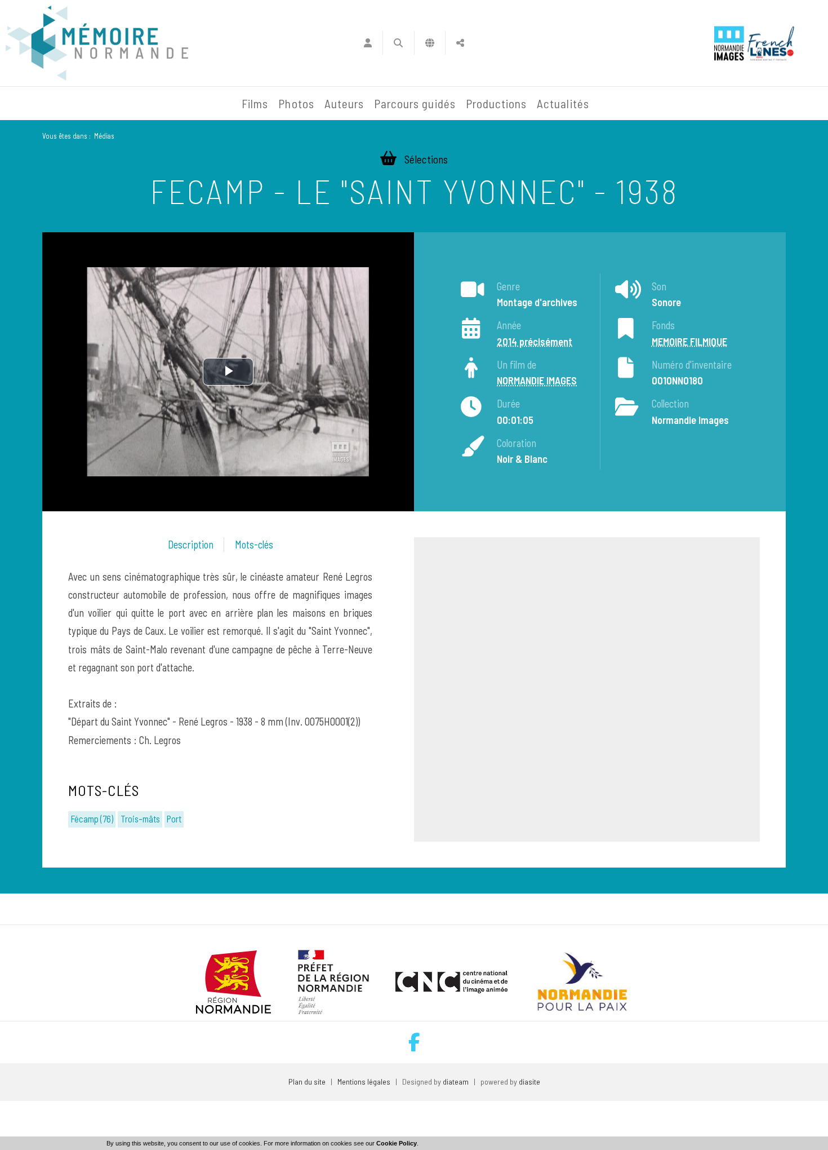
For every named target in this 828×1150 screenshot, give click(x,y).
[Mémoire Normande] (115, 103)
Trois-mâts (140, 818)
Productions (496, 103)
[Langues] (430, 43)
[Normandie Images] (729, 43)
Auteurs (344, 103)
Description (190, 544)
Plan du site (307, 1081)
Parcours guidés (415, 103)
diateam (456, 1081)
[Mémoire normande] (97, 43)
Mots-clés (254, 544)
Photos (296, 103)
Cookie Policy (396, 1143)
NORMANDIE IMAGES (537, 381)
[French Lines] (770, 43)
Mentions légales (363, 1081)
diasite (529, 1081)
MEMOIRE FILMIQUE (689, 341)
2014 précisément (534, 341)
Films (255, 103)
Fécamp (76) (91, 818)
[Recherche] (398, 43)
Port (174, 818)
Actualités (563, 103)
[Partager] (460, 43)
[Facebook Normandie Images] (414, 1042)
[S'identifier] (367, 43)
